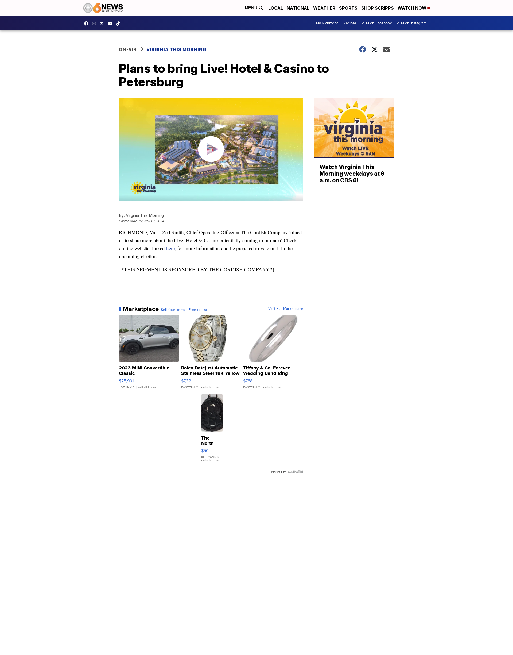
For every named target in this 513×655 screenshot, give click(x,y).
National (298, 8)
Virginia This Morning (176, 49)
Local (275, 8)
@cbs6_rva (119, 23)
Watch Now (413, 8)
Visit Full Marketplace (285, 309)
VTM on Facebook (377, 23)
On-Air (128, 49)
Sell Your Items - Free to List (184, 310)
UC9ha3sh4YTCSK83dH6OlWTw (111, 23)
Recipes (350, 23)
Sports (348, 8)
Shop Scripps (377, 8)
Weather (324, 8)
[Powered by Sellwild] (295, 472)
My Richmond (327, 23)
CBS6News (87, 23)
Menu (252, 8)
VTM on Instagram (411, 23)
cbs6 (95, 23)
